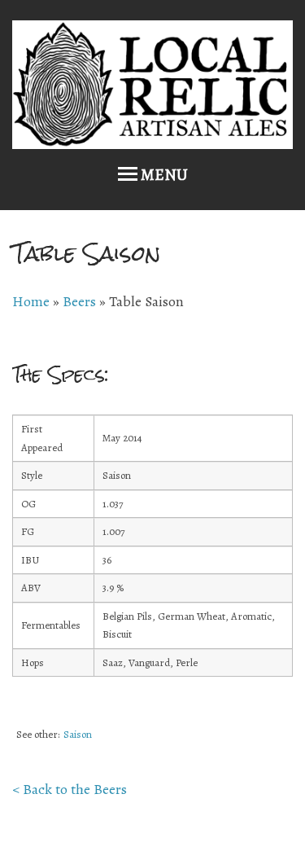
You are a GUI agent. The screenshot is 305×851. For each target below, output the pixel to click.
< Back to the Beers (69, 789)
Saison (77, 734)
